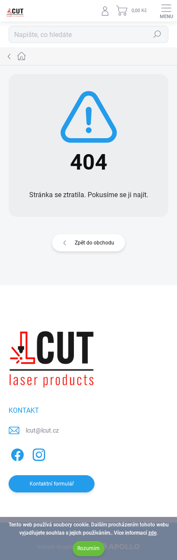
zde (152, 533)
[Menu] (166, 11)
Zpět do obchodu (94, 243)
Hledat (157, 34)
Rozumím (88, 548)
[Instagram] (37, 453)
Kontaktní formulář (52, 484)
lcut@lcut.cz (42, 430)
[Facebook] (16, 453)
